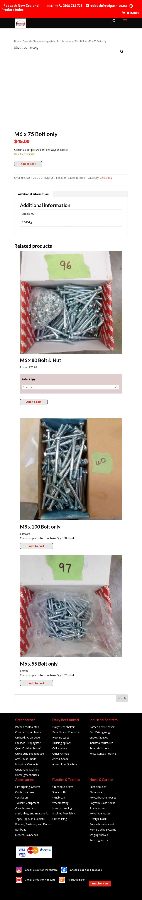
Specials (27, 41)
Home (17, 41)
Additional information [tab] (33, 194)
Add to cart (28, 164)
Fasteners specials (44, 41)
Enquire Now (100, 883)
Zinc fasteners (65, 41)
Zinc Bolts (80, 41)
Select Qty (29, 379)
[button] (122, 51)
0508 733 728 (72, 6)
